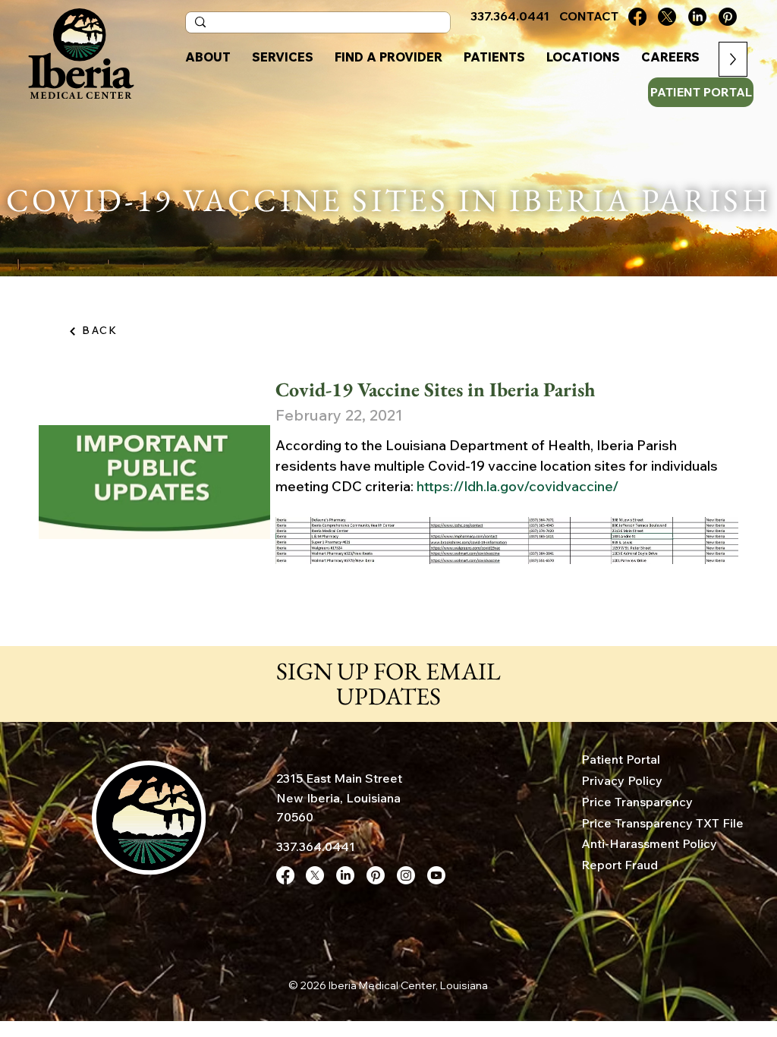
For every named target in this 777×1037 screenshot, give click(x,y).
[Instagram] (406, 875)
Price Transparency (637, 801)
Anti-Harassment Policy (649, 843)
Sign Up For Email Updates (388, 684)
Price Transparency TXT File (662, 823)
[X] (667, 17)
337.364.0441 (315, 846)
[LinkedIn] (697, 17)
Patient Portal (620, 759)
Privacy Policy (621, 780)
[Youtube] (436, 875)
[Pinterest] (728, 17)
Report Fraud (619, 864)
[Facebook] (637, 17)
